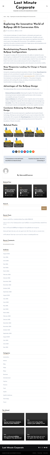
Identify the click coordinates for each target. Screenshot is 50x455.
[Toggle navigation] (3, 6)
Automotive (6, 357)
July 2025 (5, 298)
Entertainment (7, 377)
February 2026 (7, 274)
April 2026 (5, 267)
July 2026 (5, 257)
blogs (4, 367)
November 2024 (7, 326)
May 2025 (5, 305)
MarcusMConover (11, 30)
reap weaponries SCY (29, 76)
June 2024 (6, 343)
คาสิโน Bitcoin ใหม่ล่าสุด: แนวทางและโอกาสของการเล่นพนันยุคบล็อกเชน (20, 234)
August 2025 (6, 295)
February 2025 (7, 316)
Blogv (4, 371)
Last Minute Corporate (13, 448)
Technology (6, 398)
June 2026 (6, 260)
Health (5, 391)
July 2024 (5, 340)
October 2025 (6, 288)
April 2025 (5, 309)
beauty (5, 360)
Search (5, 203)
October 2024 (6, 330)
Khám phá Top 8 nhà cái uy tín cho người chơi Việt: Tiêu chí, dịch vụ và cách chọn (23, 231)
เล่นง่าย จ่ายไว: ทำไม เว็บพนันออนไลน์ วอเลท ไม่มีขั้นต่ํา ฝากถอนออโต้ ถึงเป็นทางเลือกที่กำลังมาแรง (36, 424)
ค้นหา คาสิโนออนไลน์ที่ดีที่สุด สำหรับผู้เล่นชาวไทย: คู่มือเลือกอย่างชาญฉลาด (21, 227)
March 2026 (6, 271)
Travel (4, 402)
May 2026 (5, 264)
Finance (5, 384)
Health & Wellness (7, 395)
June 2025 (6, 302)
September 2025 (7, 291)
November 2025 (7, 284)
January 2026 (6, 278)
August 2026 (6, 253)
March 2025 (6, 312)
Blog (6, 187)
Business (5, 374)
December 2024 (7, 323)
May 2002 (5, 347)
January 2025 (6, 319)
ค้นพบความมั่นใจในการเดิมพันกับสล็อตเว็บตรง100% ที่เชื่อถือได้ (18, 219)
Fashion (5, 381)
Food (4, 388)
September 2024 (7, 333)
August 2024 (6, 336)
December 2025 (7, 281)
